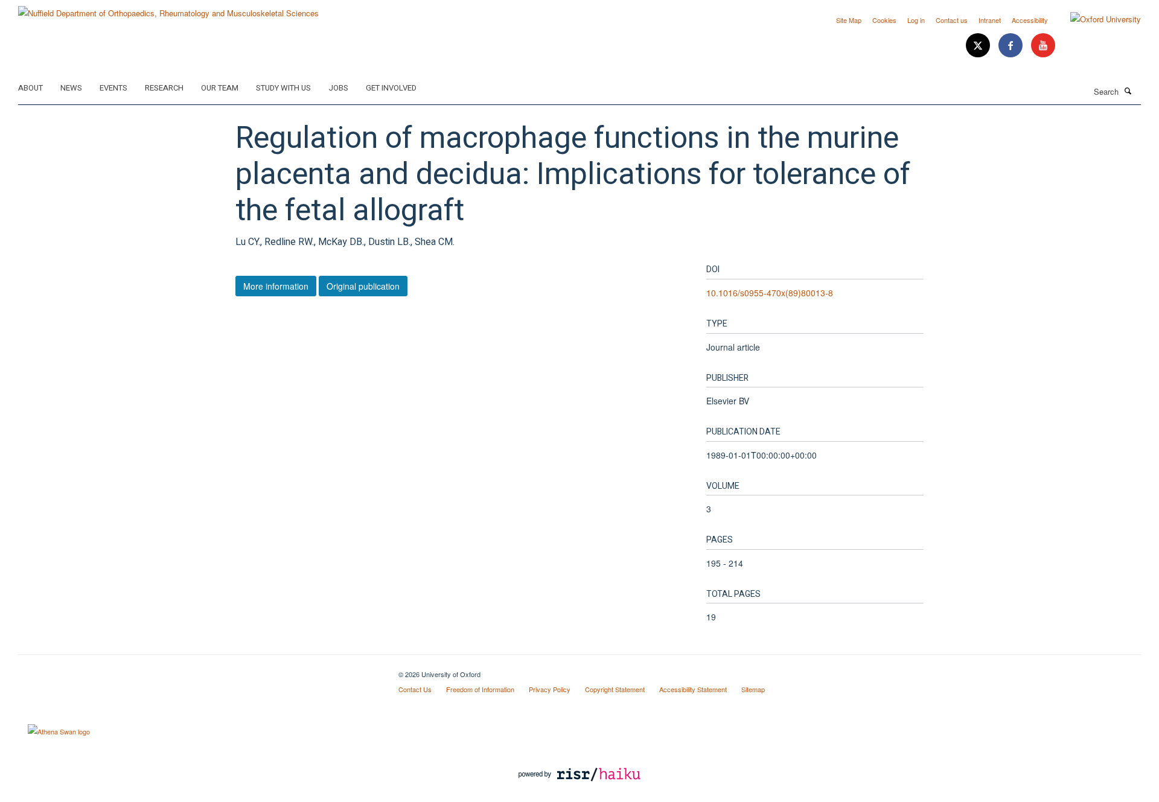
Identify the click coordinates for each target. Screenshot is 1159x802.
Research (164, 88)
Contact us (952, 20)
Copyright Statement (615, 689)
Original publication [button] (363, 286)
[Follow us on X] (979, 45)
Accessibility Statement (693, 689)
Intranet (990, 20)
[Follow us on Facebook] (1011, 45)
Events (113, 88)
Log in (916, 20)
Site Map (848, 20)
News (71, 88)
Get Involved (391, 88)
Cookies (884, 20)
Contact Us (415, 689)
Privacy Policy (549, 689)
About (30, 88)
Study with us (283, 88)
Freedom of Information (480, 689)
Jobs (338, 88)
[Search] (1128, 90)
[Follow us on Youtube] (1043, 45)
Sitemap (753, 689)
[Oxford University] (1096, 19)
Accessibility (1030, 20)
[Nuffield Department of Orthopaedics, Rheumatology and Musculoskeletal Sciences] (168, 8)
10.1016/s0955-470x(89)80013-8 (769, 293)
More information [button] (275, 286)
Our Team (219, 88)
